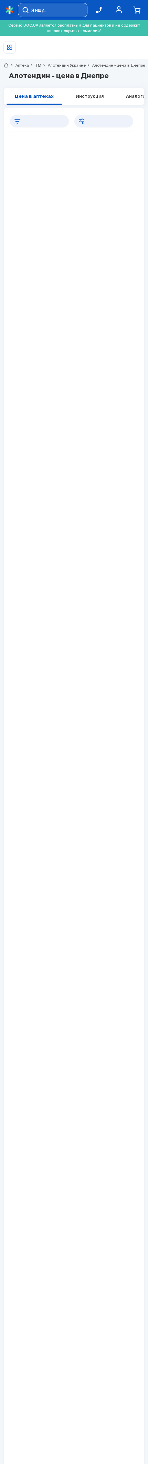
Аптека (19, 65)
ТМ (35, 65)
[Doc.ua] (10, 10)
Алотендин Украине (64, 65)
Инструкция (90, 96)
